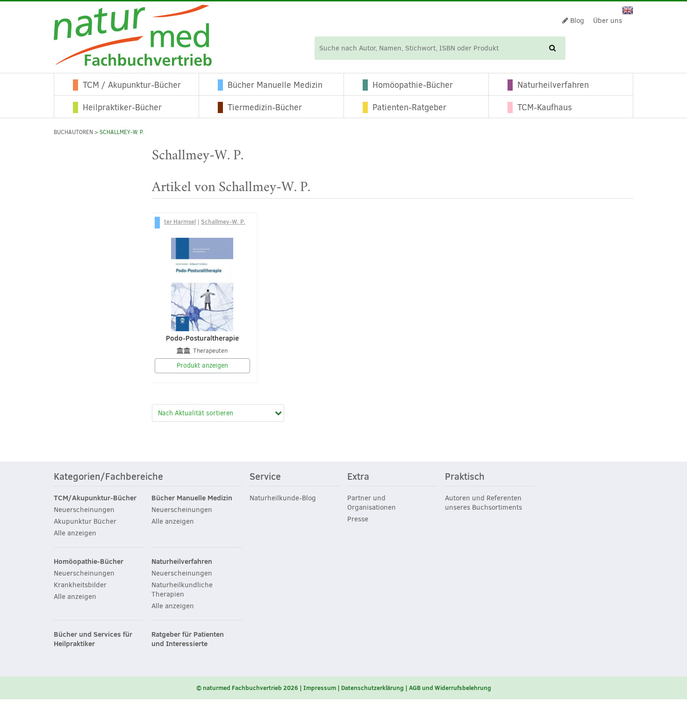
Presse (357, 519)
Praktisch (465, 477)
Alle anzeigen (75, 533)
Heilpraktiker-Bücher (122, 107)
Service (265, 477)
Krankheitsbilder (80, 585)
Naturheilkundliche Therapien (182, 589)
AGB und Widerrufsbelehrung (450, 687)
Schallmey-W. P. (223, 221)
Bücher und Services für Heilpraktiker (93, 639)
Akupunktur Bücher (85, 521)
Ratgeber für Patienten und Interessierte (187, 639)
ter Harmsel (180, 221)
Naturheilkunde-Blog (283, 498)
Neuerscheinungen (84, 509)
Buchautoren (73, 132)
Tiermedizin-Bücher (265, 107)
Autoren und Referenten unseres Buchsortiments (483, 502)
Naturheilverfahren (553, 85)
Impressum (319, 687)
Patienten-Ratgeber (409, 107)
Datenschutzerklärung (372, 687)
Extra (358, 477)
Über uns (607, 20)
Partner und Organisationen (371, 502)
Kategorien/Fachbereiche (108, 477)
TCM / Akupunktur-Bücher (132, 85)
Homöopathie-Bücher (412, 85)
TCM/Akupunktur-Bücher (95, 498)
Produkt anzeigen (202, 365)
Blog (576, 20)
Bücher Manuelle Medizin (275, 85)
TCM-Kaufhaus (544, 107)
